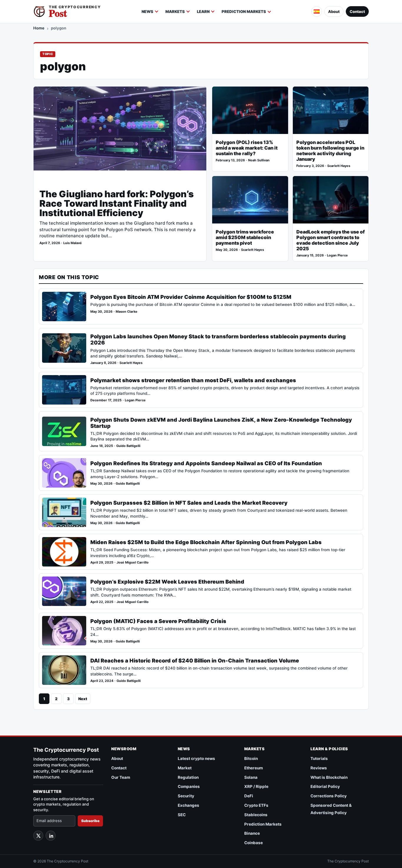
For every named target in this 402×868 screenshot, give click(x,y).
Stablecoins (256, 814)
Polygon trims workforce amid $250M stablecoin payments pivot (245, 237)
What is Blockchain (329, 777)
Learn (203, 11)
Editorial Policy (325, 786)
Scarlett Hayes (338, 166)
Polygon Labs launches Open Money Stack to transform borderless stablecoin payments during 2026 (218, 339)
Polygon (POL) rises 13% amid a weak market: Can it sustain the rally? (247, 148)
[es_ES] (316, 11)
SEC (182, 814)
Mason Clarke (126, 312)
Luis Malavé (72, 243)
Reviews (318, 768)
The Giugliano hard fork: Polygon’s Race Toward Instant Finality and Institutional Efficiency (116, 203)
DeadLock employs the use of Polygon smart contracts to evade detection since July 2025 (330, 240)
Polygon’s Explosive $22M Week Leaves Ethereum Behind (167, 582)
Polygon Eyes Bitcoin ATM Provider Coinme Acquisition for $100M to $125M (190, 297)
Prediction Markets (244, 11)
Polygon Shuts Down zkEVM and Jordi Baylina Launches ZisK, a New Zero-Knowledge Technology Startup (221, 423)
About (334, 11)
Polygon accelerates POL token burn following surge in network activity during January (330, 151)
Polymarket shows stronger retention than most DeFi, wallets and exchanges (193, 380)
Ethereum (253, 768)
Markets (175, 11)
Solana (251, 777)
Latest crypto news (196, 758)
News (147, 11)
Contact (357, 11)
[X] (38, 836)
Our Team (120, 777)
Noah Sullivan (259, 160)
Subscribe (90, 821)
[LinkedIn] (51, 836)
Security (186, 796)
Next (82, 698)
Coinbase (253, 842)
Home (38, 28)
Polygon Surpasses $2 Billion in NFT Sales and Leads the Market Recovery (189, 503)
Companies (189, 786)
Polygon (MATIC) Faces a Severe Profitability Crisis (158, 621)
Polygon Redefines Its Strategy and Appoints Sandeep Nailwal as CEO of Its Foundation (206, 463)
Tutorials (319, 758)
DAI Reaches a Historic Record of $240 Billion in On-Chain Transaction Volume (194, 660)
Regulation (188, 777)
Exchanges (188, 805)
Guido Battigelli (128, 446)
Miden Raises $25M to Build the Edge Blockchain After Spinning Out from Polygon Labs (206, 542)
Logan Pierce (337, 255)
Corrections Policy (328, 796)
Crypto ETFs (256, 805)
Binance (252, 833)
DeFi (248, 796)
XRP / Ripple (256, 786)
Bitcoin (251, 758)
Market (185, 768)
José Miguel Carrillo (133, 562)
